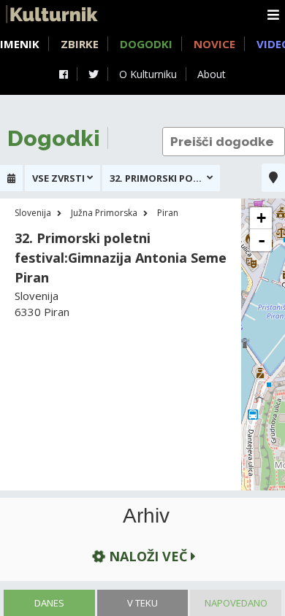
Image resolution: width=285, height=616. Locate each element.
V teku (142, 602)
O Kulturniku (148, 74)
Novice (214, 43)
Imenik (19, 43)
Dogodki (146, 43)
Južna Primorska (104, 213)
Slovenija (33, 213)
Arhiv (146, 516)
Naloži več (148, 556)
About (211, 74)
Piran (167, 213)
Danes (49, 602)
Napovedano (236, 602)
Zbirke (80, 43)
